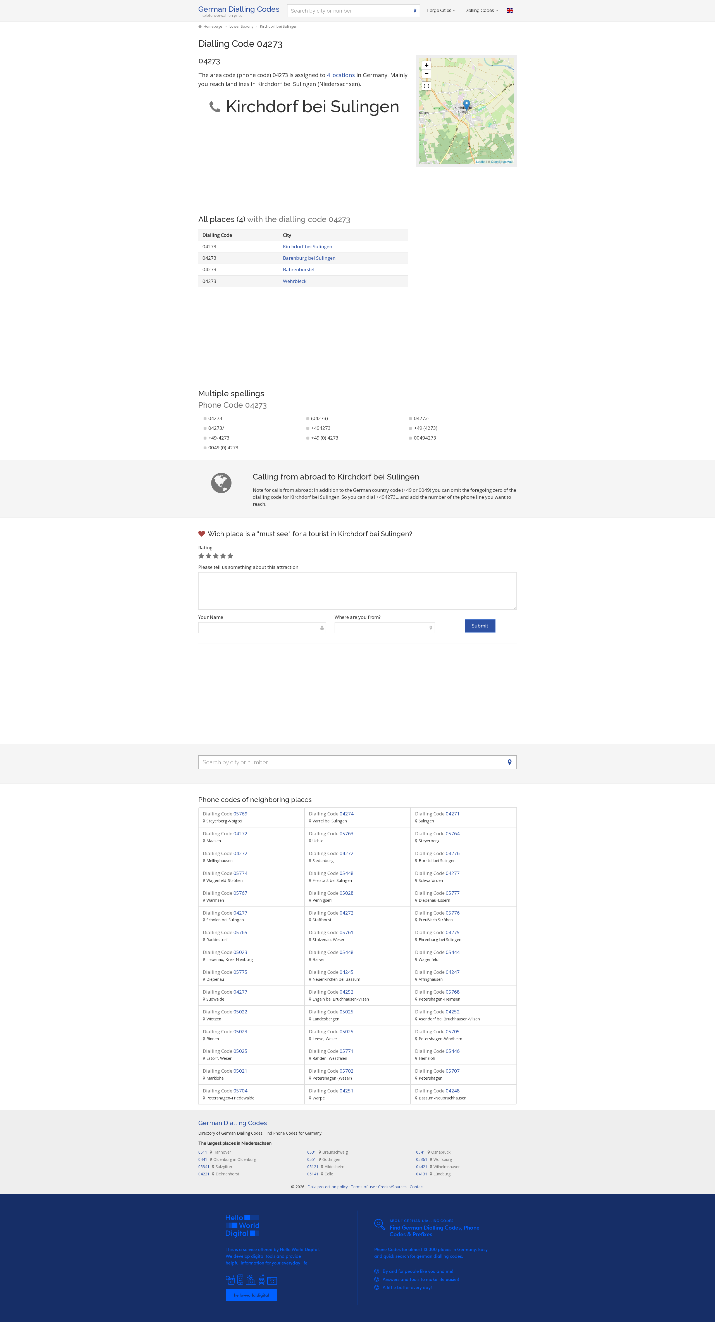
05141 (320, 1174)
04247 (437, 972)
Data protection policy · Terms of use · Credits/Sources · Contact (366, 1186)
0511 (214, 1152)
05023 (225, 952)
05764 (437, 833)
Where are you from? (358, 617)
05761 (331, 932)
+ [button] (426, 65)
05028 (331, 893)
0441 (227, 1159)
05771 (331, 1051)
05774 (225, 873)
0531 (327, 1152)
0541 (433, 1152)
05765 (225, 932)
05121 (325, 1166)
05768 (437, 992)
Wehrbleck (294, 281)
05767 (225, 893)
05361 (434, 1159)
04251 (331, 1090)
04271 (437, 813)
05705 (437, 1031)
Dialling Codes (479, 10)
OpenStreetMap (502, 161)
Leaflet (480, 161)
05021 (225, 1071)
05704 (225, 1090)
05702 (331, 1071)
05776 (437, 913)
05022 (225, 1011)
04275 (437, 932)
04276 (437, 853)
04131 (433, 1174)
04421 (438, 1166)
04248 (437, 1090)
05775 (225, 972)
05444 (437, 952)
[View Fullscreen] (426, 86)
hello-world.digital (251, 1294)
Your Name (210, 617)
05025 (331, 1011)
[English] (509, 10)
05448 (331, 873)
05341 (215, 1166)
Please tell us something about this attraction (248, 567)
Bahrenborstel (298, 269)
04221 (218, 1174)
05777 (437, 893)
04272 (225, 833)
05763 (331, 833)
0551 (323, 1159)
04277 (437, 873)
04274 (331, 813)
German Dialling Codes (239, 9)
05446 (437, 1051)
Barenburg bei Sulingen (309, 258)
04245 (331, 972)
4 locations (341, 75)
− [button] (426, 73)
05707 (437, 1071)
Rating (205, 547)
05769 (225, 813)
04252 (331, 992)
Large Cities (439, 10)
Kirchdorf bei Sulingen (307, 246)
